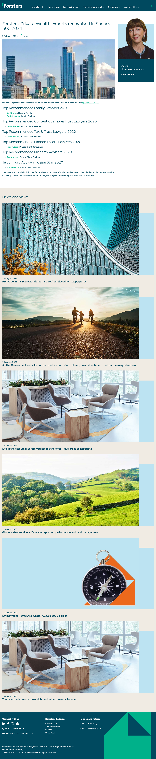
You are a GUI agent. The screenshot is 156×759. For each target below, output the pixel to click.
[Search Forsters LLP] (152, 6)
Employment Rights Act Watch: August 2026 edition (34, 615)
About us (113, 7)
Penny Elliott (13, 147)
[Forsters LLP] (12, 5)
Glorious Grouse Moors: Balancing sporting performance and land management (50, 532)
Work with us (131, 7)
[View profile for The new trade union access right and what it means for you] (78, 657)
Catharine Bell (13, 126)
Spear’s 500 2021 (90, 102)
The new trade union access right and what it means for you (39, 699)
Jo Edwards (12, 113)
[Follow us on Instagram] (12, 723)
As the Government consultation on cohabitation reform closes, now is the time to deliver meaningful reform (69, 365)
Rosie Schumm (13, 116)
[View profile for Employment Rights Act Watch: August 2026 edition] (78, 573)
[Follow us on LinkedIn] (3, 723)
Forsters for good (92, 7)
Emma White (13, 167)
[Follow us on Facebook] (8, 723)
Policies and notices (90, 718)
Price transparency (88, 723)
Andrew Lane (13, 157)
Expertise (36, 7)
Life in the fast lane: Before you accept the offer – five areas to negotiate (47, 448)
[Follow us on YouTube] (17, 723)
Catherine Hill (13, 136)
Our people (53, 7)
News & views (71, 7)
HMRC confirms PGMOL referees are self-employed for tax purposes (44, 281)
